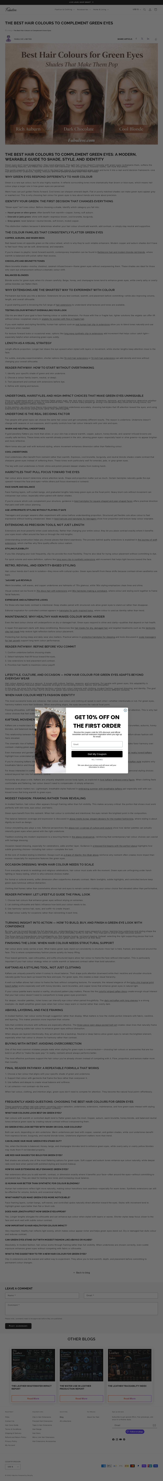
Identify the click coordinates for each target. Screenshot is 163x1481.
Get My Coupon (97, 754)
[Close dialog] (125, 710)
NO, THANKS (97, 759)
